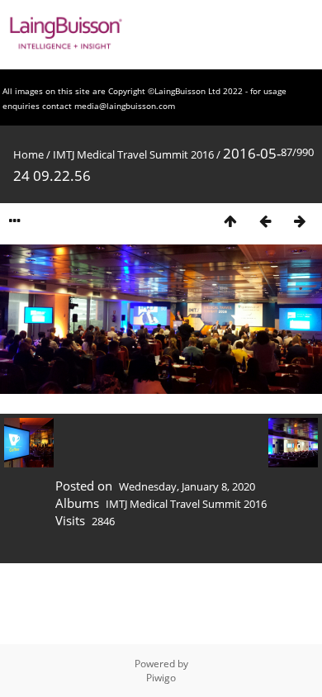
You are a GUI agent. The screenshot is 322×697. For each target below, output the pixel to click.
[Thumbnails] (230, 220)
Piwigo (161, 678)
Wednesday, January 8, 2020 (187, 486)
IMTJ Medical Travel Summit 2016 (133, 154)
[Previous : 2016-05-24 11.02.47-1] (265, 220)
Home (28, 154)
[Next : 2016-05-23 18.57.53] (299, 220)
